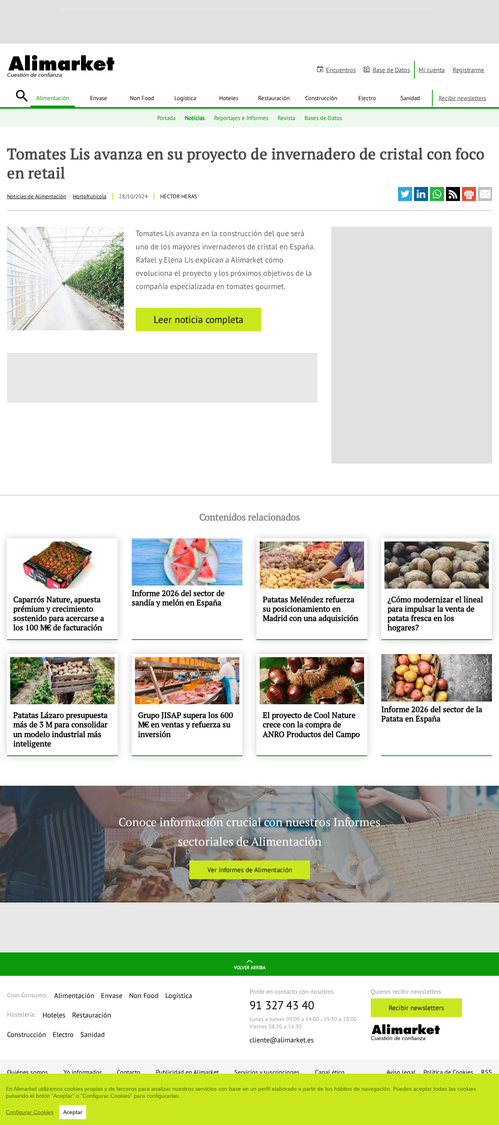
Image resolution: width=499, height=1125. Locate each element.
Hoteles (228, 98)
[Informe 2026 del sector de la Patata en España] (436, 704)
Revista (286, 118)
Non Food (142, 98)
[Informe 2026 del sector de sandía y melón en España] (187, 588)
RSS (486, 1072)
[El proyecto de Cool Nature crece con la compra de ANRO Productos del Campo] (312, 704)
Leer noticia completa (198, 319)
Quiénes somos (27, 1072)
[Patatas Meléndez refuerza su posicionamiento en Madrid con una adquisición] (312, 588)
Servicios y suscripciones (266, 1072)
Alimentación (52, 98)
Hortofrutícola (89, 196)
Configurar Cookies (29, 1112)
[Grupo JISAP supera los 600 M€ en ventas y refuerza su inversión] (187, 704)
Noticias (195, 118)
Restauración (274, 98)
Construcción (321, 98)
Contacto (128, 1072)
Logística (185, 98)
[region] (249, 1099)
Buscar (21, 96)
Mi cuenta (432, 70)
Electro (367, 98)
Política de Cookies (448, 1072)
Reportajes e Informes (241, 118)
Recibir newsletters (462, 98)
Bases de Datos (323, 118)
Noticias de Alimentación (36, 196)
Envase (98, 98)
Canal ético (330, 1072)
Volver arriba (249, 967)
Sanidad (410, 98)
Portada (166, 118)
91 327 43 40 (282, 1004)
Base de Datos (391, 70)
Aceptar (72, 1112)
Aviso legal (401, 1072)
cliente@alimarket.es (282, 1039)
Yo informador (82, 1072)
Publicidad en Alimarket (187, 1072)
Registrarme (468, 70)
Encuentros (341, 70)
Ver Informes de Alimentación (249, 870)
